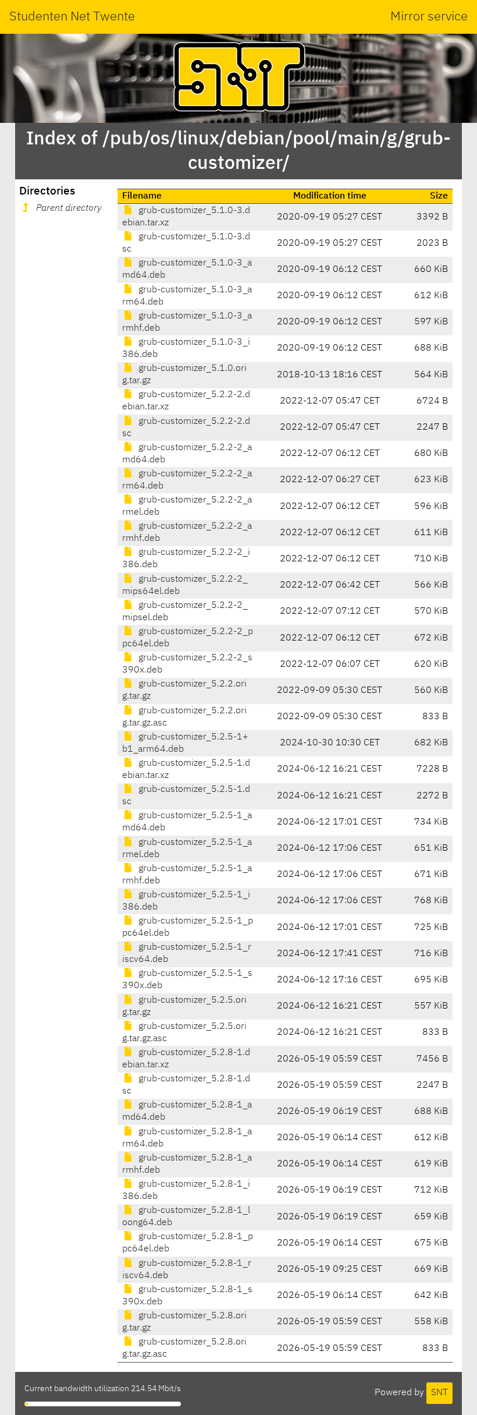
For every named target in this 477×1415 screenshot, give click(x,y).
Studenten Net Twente (72, 16)
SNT (439, 1393)
